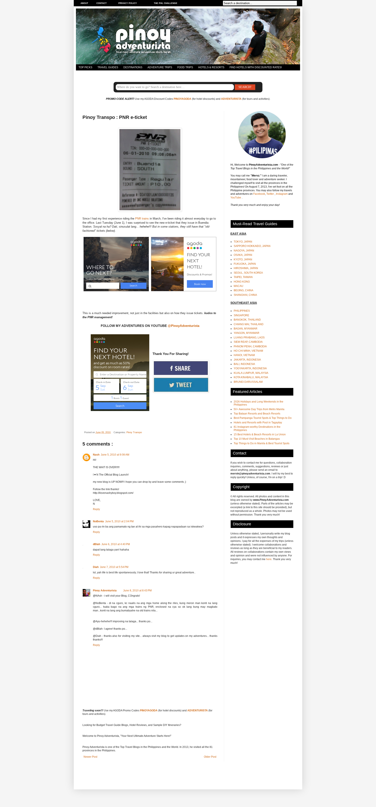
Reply (96, 509)
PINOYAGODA (182, 98)
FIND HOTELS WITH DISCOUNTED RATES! (256, 67)
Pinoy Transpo (134, 432)
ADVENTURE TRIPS (160, 67)
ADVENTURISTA (231, 98)
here (269, 559)
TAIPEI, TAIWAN (243, 277)
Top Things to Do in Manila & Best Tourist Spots (261, 443)
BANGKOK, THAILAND (247, 319)
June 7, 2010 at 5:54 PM (114, 567)
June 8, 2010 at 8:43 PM (137, 590)
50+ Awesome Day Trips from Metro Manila (259, 409)
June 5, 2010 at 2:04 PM (119, 521)
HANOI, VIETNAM (244, 355)
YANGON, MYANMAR (246, 332)
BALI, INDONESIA (244, 364)
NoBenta (98, 521)
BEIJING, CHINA (243, 290)
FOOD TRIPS (185, 67)
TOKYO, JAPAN (243, 241)
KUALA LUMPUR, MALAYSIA (251, 372)
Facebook (259, 193)
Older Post (210, 756)
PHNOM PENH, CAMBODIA (250, 346)
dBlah (96, 544)
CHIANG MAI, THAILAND (249, 324)
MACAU (238, 286)
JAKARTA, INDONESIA (247, 359)
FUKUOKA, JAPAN (245, 263)
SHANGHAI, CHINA (245, 294)
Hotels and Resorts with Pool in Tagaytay (258, 422)
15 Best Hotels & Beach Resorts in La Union (260, 434)
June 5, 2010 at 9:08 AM (115, 454)
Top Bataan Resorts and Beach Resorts (257, 413)
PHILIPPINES (242, 310)
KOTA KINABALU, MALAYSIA (251, 377)
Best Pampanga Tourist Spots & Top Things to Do (263, 417)
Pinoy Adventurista (105, 590)
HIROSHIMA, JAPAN (246, 268)
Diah (96, 567)
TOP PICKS (85, 67)
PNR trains (142, 218)
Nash (96, 454)
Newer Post (90, 756)
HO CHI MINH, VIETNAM (248, 350)
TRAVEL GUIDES (107, 67)
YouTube (236, 197)
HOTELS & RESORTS (211, 67)
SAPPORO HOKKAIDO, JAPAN (252, 246)
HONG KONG (242, 281)
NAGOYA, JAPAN (244, 250)
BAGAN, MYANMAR (245, 328)
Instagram (282, 193)
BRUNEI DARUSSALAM (248, 381)
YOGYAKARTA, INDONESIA (250, 368)
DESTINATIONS (132, 67)
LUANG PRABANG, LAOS (249, 337)
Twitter (270, 193)
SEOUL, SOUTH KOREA (248, 272)
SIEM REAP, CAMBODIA (248, 341)
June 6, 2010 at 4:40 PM (115, 544)
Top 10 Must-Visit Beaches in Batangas (257, 438)
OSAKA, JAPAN (243, 254)
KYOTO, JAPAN (243, 259)
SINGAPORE (241, 315)
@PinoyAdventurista (183, 326)
